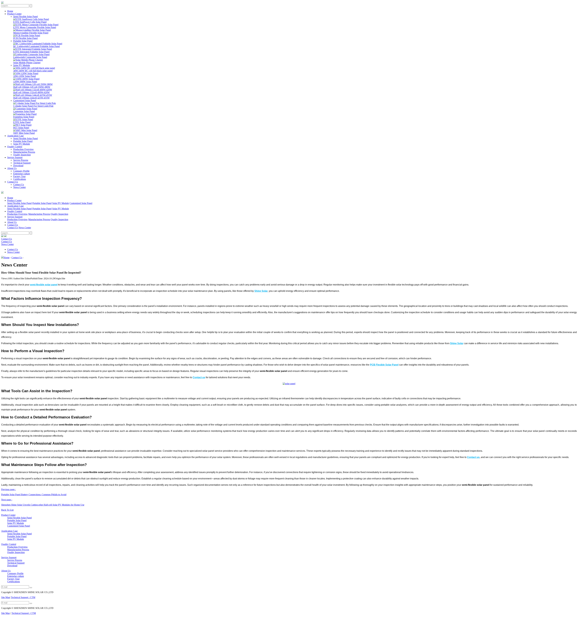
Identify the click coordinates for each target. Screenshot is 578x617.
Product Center (14, 13)
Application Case (15, 135)
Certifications (19, 179)
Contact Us (12, 182)
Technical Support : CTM (23, 597)
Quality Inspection (22, 154)
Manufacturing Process (24, 152)
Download (18, 165)
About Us (12, 168)
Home (10, 11)
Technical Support (22, 163)
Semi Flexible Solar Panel (25, 16)
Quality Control (14, 146)
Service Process (20, 160)
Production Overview (23, 149)
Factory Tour (19, 176)
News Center (19, 187)
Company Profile (21, 171)
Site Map (5, 597)
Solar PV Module (21, 65)
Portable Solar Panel (23, 41)
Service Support (14, 157)
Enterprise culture (21, 173)
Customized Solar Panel (24, 100)
